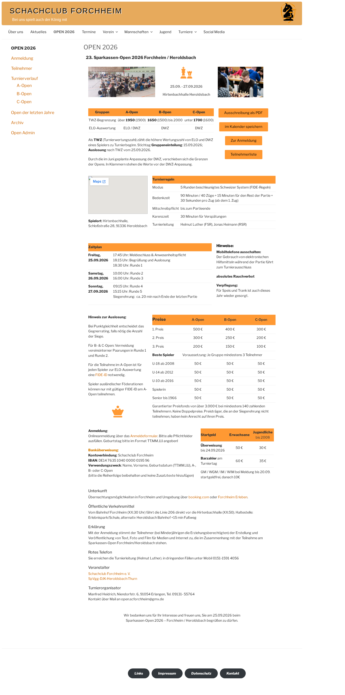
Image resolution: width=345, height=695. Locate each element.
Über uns (15, 32)
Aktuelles (38, 32)
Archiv (17, 122)
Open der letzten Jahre (32, 112)
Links (138, 673)
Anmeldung (22, 58)
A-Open (24, 85)
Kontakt (232, 673)
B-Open (24, 93)
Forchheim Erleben (232, 497)
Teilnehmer (21, 68)
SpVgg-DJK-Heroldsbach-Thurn (112, 579)
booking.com (198, 497)
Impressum (167, 673)
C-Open (24, 101)
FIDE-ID (101, 375)
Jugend (165, 32)
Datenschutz (201, 673)
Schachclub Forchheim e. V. (109, 574)
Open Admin (23, 132)
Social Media (214, 32)
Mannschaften (136, 32)
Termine (89, 32)
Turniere (185, 32)
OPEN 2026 (64, 32)
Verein (108, 32)
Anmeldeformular (143, 436)
